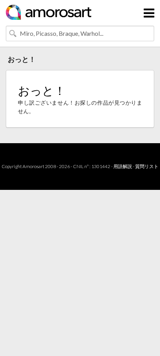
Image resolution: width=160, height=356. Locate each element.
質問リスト (146, 166)
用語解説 (122, 166)
